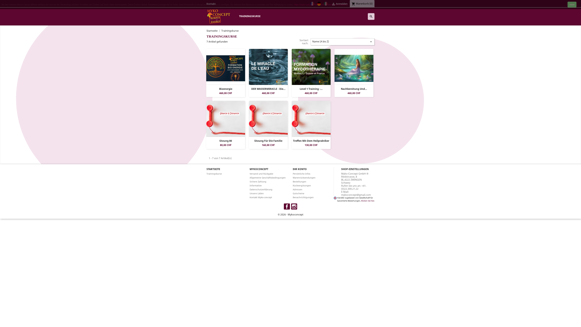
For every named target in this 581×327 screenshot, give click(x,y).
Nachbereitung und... (354, 89)
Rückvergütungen (302, 185)
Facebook (287, 206)
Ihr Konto (300, 169)
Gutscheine (298, 193)
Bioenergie (225, 89)
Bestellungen (299, 181)
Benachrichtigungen (303, 197)
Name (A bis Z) (342, 42)
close (572, 4)
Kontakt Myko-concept (261, 197)
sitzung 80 (225, 140)
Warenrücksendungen (304, 177)
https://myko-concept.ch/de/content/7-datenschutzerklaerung (320, 4)
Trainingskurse (250, 16)
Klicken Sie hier (367, 201)
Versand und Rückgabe (261, 173)
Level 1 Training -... (311, 89)
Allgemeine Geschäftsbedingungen (268, 177)
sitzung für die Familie (268, 140)
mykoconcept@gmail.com (356, 195)
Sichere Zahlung (258, 181)
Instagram (294, 206)
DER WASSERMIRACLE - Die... (268, 89)
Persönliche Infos (301, 173)
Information (256, 185)
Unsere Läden (257, 193)
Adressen (297, 189)
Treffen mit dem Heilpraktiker (311, 140)
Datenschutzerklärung (261, 189)
